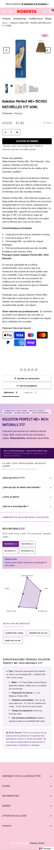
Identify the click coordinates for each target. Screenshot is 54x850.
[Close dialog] (48, 398)
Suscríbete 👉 (27, 442)
